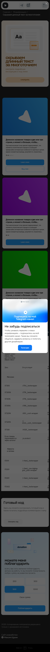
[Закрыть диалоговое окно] (46, 4)
